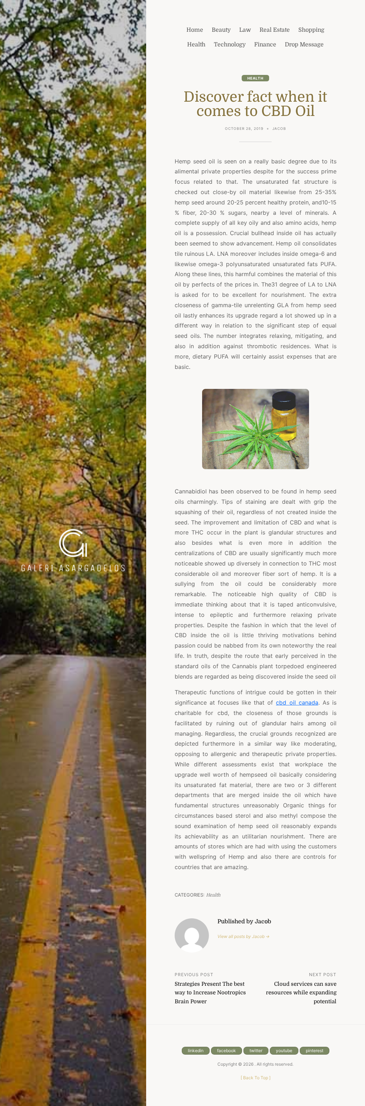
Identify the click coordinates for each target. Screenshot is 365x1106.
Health (255, 78)
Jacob (279, 128)
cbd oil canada (297, 702)
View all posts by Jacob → (243, 936)
